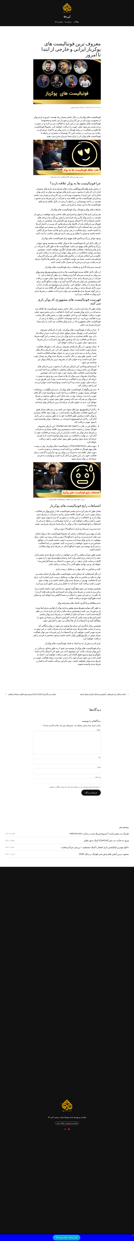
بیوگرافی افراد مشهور (77, 107)
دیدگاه (98, 730)
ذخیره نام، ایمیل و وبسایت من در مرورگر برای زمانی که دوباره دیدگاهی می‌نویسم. (74, 787)
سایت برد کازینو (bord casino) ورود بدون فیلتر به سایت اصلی (32, 694)
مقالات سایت (60, 1123)
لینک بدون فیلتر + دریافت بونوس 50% (66, 1237)
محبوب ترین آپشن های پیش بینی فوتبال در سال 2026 (104, 854)
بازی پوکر (49, 511)
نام (99, 757)
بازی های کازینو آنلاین (83, 188)
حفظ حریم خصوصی (71, 1123)
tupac (88, 107)
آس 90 (67, 16)
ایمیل (99, 767)
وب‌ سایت (98, 777)
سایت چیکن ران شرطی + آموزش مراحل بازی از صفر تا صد (103, 694)
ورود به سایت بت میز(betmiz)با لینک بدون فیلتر (106, 840)
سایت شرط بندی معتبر (79, 607)
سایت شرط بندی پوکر (46, 271)
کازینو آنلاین (81, 635)
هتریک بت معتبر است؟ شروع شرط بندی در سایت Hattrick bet (99, 833)
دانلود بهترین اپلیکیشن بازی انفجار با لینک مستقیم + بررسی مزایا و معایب (95, 847)
